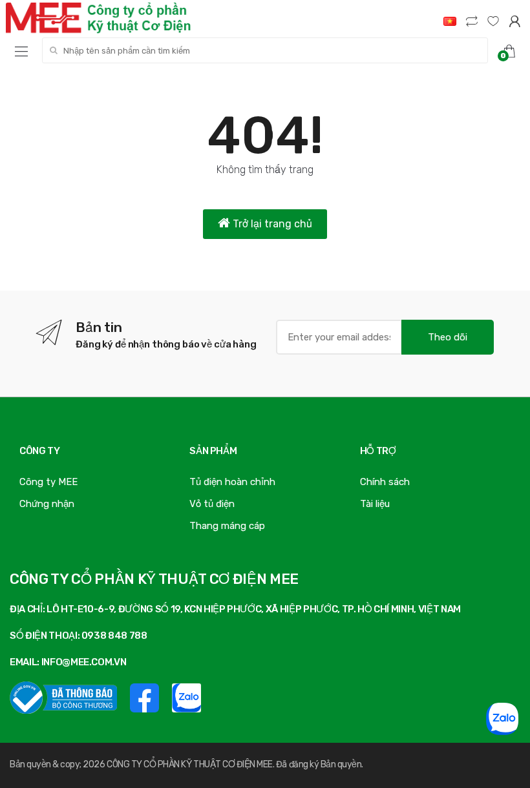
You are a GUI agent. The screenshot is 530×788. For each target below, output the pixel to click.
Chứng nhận (46, 504)
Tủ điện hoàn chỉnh (232, 482)
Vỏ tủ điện (212, 504)
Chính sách (385, 482)
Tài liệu (375, 504)
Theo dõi (447, 337)
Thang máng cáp (227, 526)
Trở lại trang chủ (271, 224)
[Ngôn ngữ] (449, 20)
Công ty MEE (48, 482)
